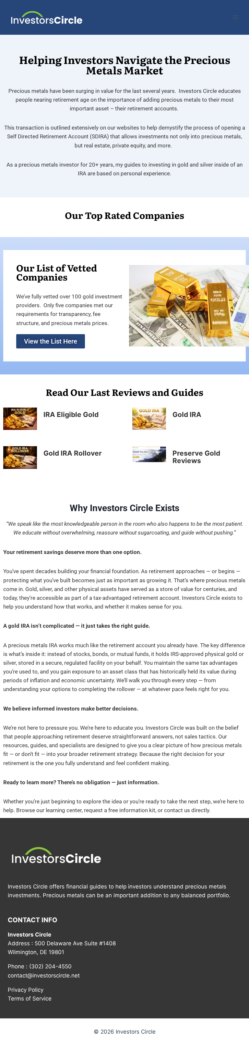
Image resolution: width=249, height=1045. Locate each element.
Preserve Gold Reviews (196, 456)
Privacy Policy (25, 990)
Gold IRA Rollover (72, 453)
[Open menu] (235, 17)
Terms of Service (30, 998)
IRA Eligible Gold (71, 414)
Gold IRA (186, 414)
